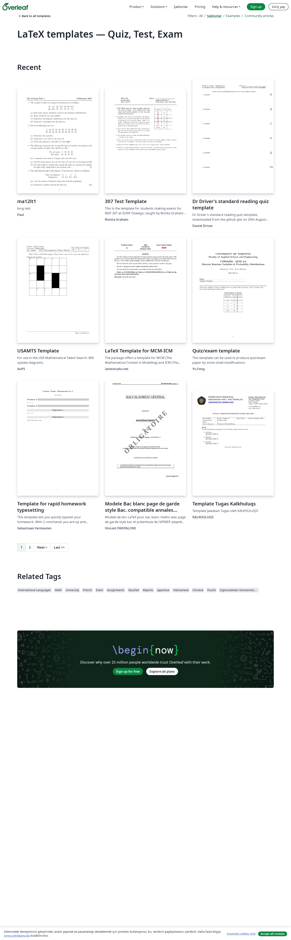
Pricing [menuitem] (200, 7)
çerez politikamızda (17, 935)
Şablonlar (214, 16)
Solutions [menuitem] (158, 7)
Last (59, 547)
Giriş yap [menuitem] (278, 7)
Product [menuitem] (135, 7)
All (201, 16)
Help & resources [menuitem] (225, 7)
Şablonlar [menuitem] (181, 7)
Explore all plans (162, 671)
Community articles (259, 16)
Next (42, 547)
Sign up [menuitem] (256, 7)
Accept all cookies (273, 934)
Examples (233, 16)
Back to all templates (34, 16)
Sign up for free (128, 671)
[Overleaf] (15, 6)
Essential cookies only (241, 933)
